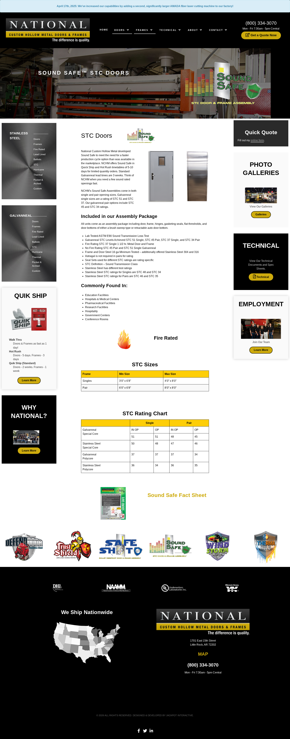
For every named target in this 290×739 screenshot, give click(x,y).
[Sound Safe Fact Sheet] (113, 503)
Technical (262, 277)
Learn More (29, 380)
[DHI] (58, 587)
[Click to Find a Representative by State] (86, 642)
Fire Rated (39, 149)
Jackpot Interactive (179, 715)
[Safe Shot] (120, 545)
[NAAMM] (116, 587)
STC (36, 164)
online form (257, 140)
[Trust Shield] (72, 545)
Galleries (261, 214)
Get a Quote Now (263, 35)
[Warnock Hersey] (232, 587)
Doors (37, 139)
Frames (38, 144)
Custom (38, 188)
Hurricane (39, 169)
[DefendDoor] (24, 545)
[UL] (173, 587)
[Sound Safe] (169, 545)
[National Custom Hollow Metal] (48, 30)
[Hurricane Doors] (217, 545)
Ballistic (37, 159)
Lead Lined (39, 154)
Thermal (38, 174)
